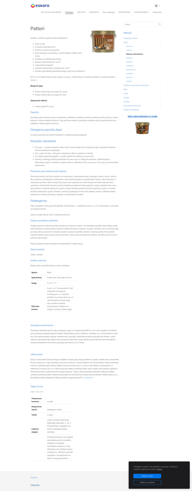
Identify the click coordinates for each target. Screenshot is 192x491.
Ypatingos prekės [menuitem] (130, 38)
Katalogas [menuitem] (69, 12)
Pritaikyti (159, 469)
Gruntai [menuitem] (126, 102)
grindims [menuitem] (129, 77)
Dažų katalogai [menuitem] (109, 12)
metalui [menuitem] (129, 81)
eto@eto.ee (89, 378)
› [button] (160, 42)
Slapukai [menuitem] (33, 477)
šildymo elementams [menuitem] (134, 54)
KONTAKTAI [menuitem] (94, 12)
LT (159, 6)
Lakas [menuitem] (126, 93)
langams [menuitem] (129, 58)
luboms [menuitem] (129, 50)
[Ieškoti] (159, 24)
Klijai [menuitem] (125, 89)
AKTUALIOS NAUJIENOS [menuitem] (51, 12)
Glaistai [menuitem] (126, 98)
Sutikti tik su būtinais (147, 482)
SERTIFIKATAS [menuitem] (124, 12)
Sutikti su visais (147, 476)
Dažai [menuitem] (126, 42)
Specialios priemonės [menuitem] (132, 106)
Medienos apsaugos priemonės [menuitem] (136, 85)
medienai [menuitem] (129, 74)
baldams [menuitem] (129, 62)
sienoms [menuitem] (129, 46)
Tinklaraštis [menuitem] (157, 12)
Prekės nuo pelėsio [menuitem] (131, 110)
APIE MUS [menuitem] (81, 12)
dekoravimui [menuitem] (131, 70)
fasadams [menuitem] (129, 66)
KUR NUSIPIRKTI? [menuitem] (141, 12)
